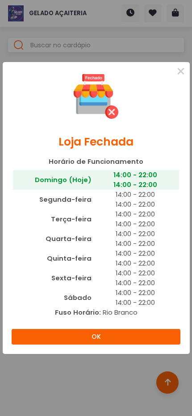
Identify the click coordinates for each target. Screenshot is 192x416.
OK (96, 336)
